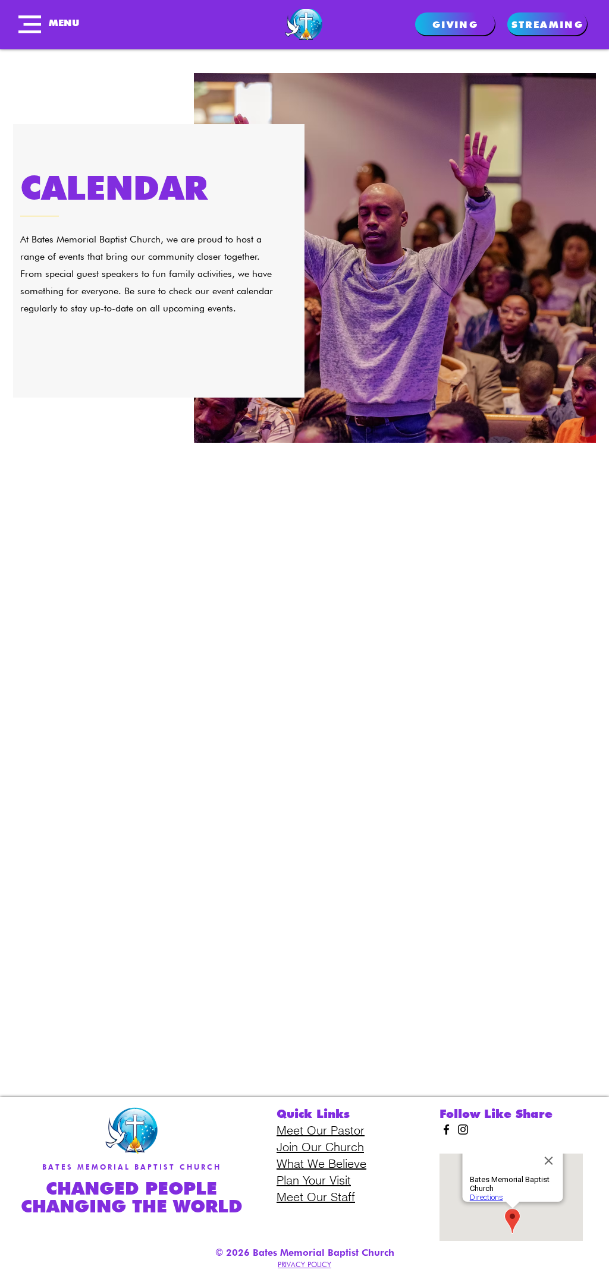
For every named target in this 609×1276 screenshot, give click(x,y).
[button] (29, 24)
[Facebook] (446, 1129)
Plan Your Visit (314, 1180)
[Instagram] (463, 1129)
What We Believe (321, 1163)
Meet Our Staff (316, 1196)
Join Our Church (320, 1146)
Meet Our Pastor (321, 1130)
